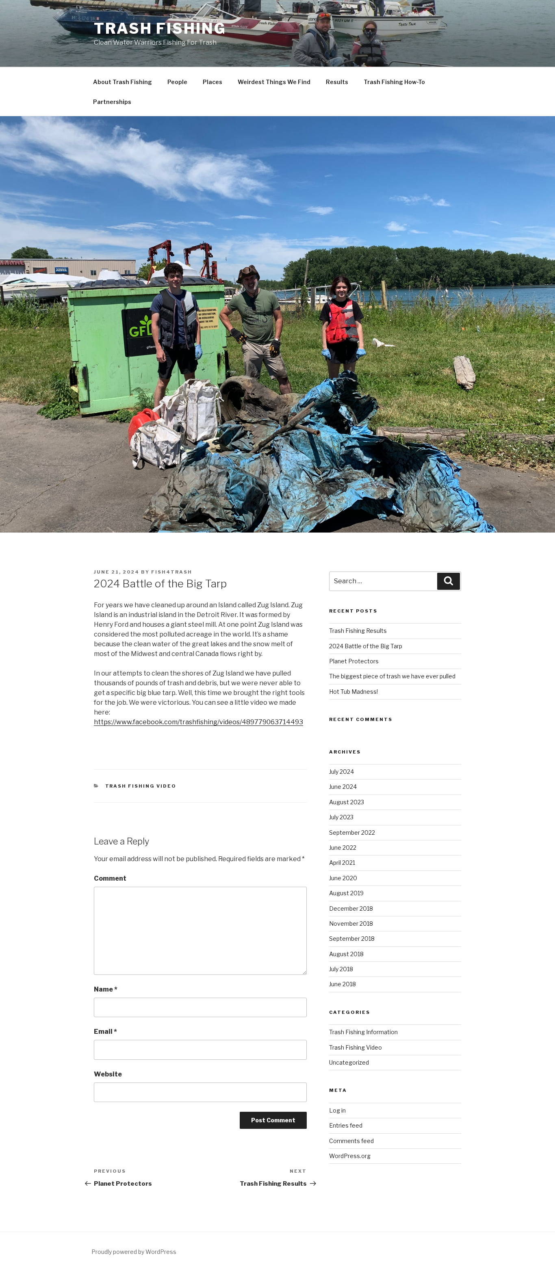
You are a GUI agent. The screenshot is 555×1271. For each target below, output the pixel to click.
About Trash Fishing (122, 81)
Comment (110, 878)
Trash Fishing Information (363, 1031)
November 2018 (351, 923)
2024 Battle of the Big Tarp (365, 646)
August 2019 (346, 893)
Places (212, 81)
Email (105, 1031)
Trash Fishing (160, 28)
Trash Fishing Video (141, 786)
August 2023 (346, 802)
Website (108, 1074)
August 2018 (346, 954)
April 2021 (342, 862)
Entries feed (345, 1125)
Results (337, 81)
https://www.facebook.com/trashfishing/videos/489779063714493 (198, 722)
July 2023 (341, 817)
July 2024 (341, 771)
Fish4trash (171, 572)
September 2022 (352, 832)
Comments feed (351, 1140)
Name (105, 989)
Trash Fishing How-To (394, 81)
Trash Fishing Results (358, 630)
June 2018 (342, 984)
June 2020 (343, 878)
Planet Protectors (354, 661)
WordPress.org (350, 1155)
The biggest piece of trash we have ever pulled (392, 676)
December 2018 (351, 908)
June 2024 (343, 786)
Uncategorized (349, 1062)
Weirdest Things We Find (274, 81)
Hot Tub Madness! (353, 691)
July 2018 (341, 969)
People (177, 81)
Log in (337, 1110)
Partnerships (112, 101)
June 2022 (342, 847)
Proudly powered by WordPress (133, 1251)
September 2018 (352, 938)
